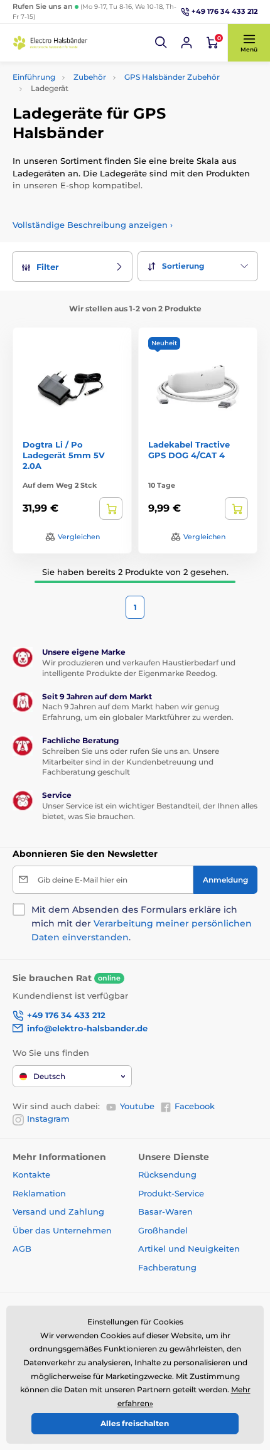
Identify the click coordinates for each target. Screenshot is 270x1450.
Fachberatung (167, 1267)
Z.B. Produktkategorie (88, 82)
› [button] (93, 225)
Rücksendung (167, 1174)
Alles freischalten (134, 1423)
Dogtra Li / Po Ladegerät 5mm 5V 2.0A (64, 455)
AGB (22, 1248)
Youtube (137, 1106)
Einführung (34, 77)
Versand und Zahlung (58, 1211)
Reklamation (39, 1193)
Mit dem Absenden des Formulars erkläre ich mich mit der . (141, 923)
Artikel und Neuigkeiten (189, 1248)
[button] (161, 43)
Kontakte (31, 1174)
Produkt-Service (171, 1193)
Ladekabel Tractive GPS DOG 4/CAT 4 (189, 449)
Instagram (48, 1119)
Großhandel (163, 1230)
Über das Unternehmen (62, 1230)
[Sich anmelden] (186, 43)
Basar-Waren (165, 1211)
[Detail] (111, 508)
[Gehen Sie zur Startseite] (50, 42)
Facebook (195, 1106)
